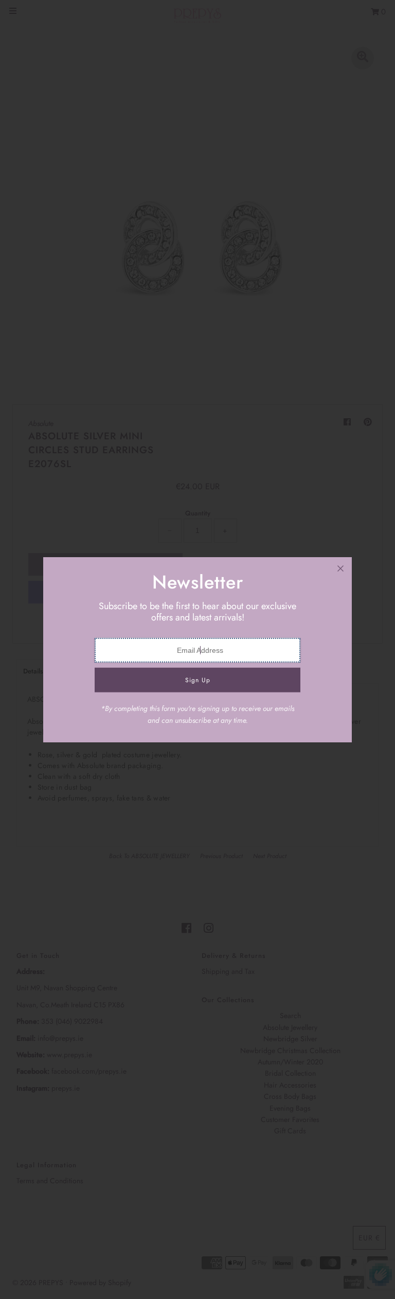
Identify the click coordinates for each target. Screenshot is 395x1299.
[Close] (340, 568)
